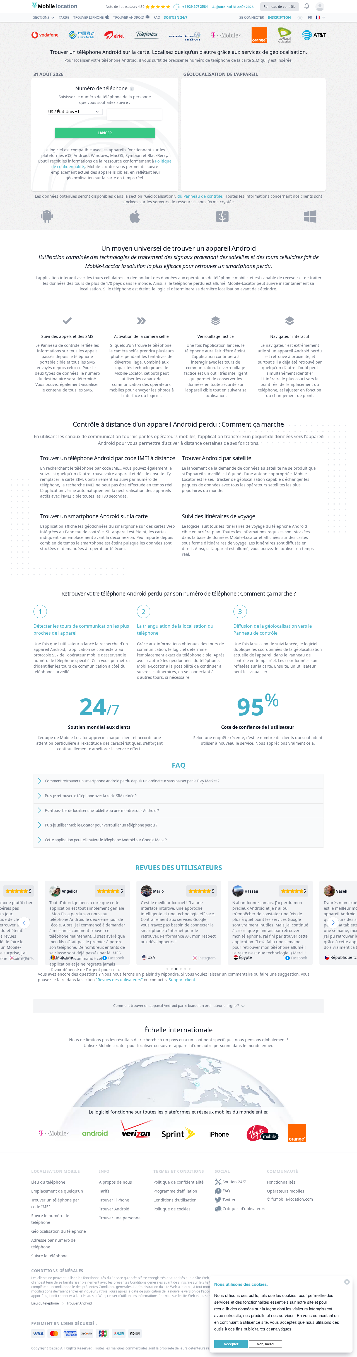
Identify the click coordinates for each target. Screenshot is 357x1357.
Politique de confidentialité (178, 1182)
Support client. (182, 979)
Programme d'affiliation (175, 1191)
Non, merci (265, 1344)
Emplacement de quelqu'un (57, 1191)
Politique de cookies (171, 1209)
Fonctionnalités (281, 1182)
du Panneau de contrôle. (200, 196)
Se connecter (251, 17)
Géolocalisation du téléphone (58, 1231)
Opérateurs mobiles (285, 1191)
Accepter (231, 1344)
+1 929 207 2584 (195, 6)
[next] (333, 923)
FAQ (157, 17)
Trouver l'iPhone (88, 17)
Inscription (279, 17)
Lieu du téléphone (48, 1182)
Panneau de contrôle (280, 6)
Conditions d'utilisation (175, 1200)
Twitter (229, 1199)
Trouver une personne (120, 1217)
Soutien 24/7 (175, 17)
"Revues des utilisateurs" (119, 979)
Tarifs (64, 17)
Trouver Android (128, 17)
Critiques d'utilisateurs (244, 1208)
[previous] (24, 923)
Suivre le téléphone (49, 1255)
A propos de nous (115, 1182)
